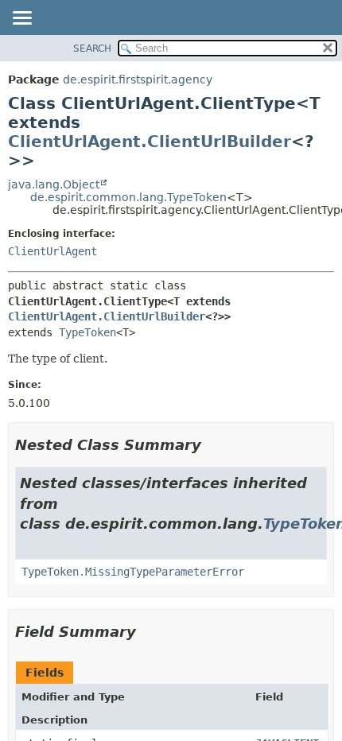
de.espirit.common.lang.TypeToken (128, 197)
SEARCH (92, 48)
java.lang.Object (53, 184)
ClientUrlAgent (52, 251)
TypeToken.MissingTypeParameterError (132, 571)
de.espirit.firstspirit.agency (137, 79)
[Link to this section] (212, 444)
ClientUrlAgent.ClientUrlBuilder (149, 141)
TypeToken (87, 332)
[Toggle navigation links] (21, 19)
